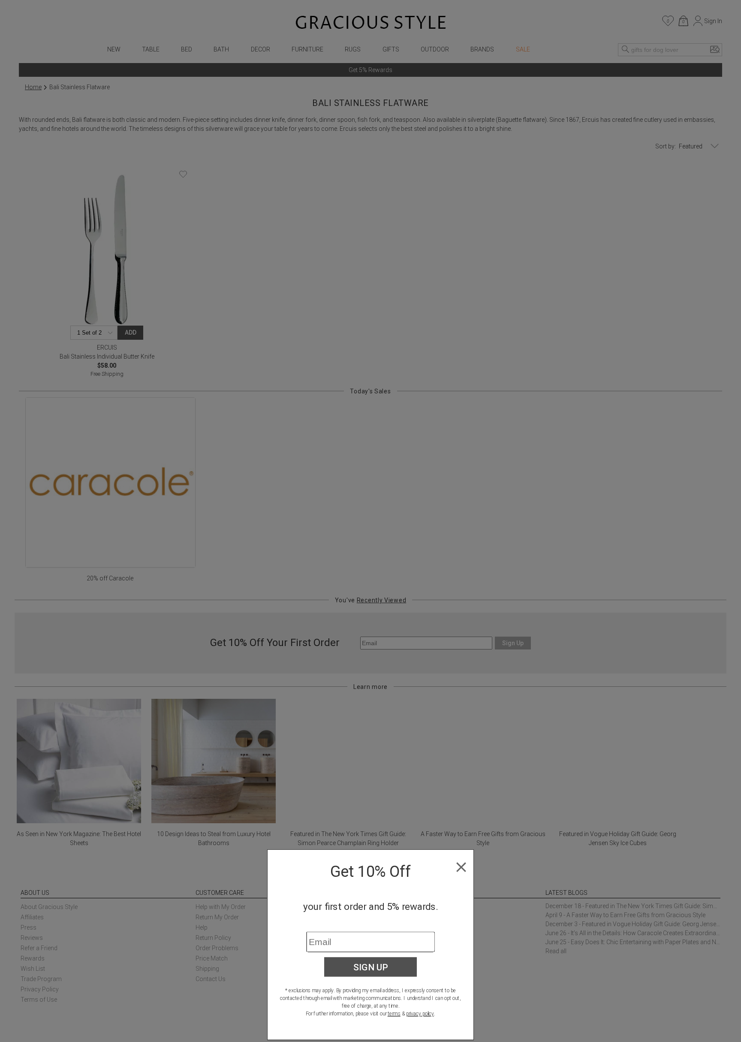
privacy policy (420, 1014)
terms (394, 1014)
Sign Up (370, 967)
